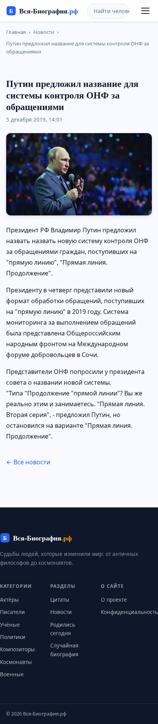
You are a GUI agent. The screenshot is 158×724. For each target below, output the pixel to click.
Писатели (12, 612)
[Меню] (145, 10)
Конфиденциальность (129, 612)
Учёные (10, 624)
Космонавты (16, 662)
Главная (16, 31)
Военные (12, 674)
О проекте (114, 599)
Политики (12, 637)
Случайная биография (64, 649)
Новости (43, 31)
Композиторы (17, 649)
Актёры (9, 599)
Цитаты (59, 599)
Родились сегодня (62, 629)
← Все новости (28, 462)
